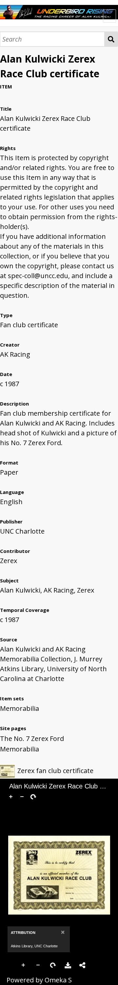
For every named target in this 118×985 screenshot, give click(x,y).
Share (82, 965)
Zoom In (23, 965)
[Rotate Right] (33, 796)
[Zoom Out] (22, 796)
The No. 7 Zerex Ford (32, 738)
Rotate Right (53, 965)
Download (67, 965)
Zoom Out (38, 965)
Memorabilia (19, 708)
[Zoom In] (10, 796)
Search (111, 39)
